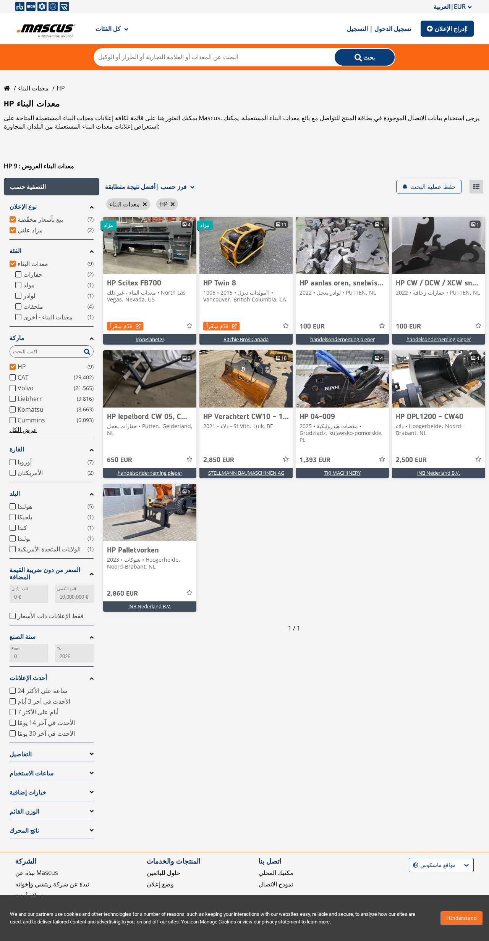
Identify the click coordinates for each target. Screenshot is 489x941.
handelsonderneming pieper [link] (342, 339)
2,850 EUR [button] (218, 460)
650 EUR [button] (119, 460)
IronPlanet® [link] (150, 339)
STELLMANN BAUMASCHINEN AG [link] (246, 472)
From (16, 648)
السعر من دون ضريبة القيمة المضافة (45, 573)
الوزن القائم (24, 811)
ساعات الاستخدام (31, 773)
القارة (17, 449)
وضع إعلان (160, 884)
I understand (461, 918)
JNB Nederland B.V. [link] (438, 472)
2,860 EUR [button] (122, 593)
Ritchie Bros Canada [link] (246, 339)
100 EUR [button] (312, 326)
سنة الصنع (23, 636)
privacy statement (281, 922)
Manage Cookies (218, 922)
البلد (15, 493)
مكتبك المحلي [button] (276, 872)
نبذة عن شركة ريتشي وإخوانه (52, 884)
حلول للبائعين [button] (163, 872)
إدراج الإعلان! (451, 28)
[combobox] (414, 865)
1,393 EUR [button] (315, 460)
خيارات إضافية (28, 792)
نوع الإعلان (23, 206)
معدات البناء (33, 88)
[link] (149, 245)
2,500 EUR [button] (411, 460)
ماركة (17, 338)
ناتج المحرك (24, 830)
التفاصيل (21, 754)
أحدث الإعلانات (28, 678)
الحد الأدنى (19, 589)
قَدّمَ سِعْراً (121, 326)
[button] (51, 186)
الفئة (15, 251)
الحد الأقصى (66, 589)
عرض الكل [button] (23, 429)
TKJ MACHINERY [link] (342, 472)
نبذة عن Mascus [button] (36, 872)
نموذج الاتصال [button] (276, 884)
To (59, 648)
